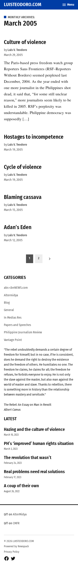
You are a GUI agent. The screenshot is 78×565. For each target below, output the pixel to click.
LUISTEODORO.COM (22, 4)
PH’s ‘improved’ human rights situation (39, 443)
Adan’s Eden (17, 227)
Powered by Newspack (16, 546)
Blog (7, 302)
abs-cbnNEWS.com (16, 288)
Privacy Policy (11, 551)
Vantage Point (13, 340)
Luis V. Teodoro (17, 50)
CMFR (16, 523)
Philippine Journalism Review (23, 332)
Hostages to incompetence (33, 137)
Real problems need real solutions (34, 471)
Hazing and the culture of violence (34, 429)
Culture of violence (25, 42)
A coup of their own (21, 485)
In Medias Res (12, 317)
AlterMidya (20, 514)
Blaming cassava (23, 197)
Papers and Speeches (17, 325)
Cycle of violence (23, 167)
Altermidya (11, 295)
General (9, 310)
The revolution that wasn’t (27, 457)
